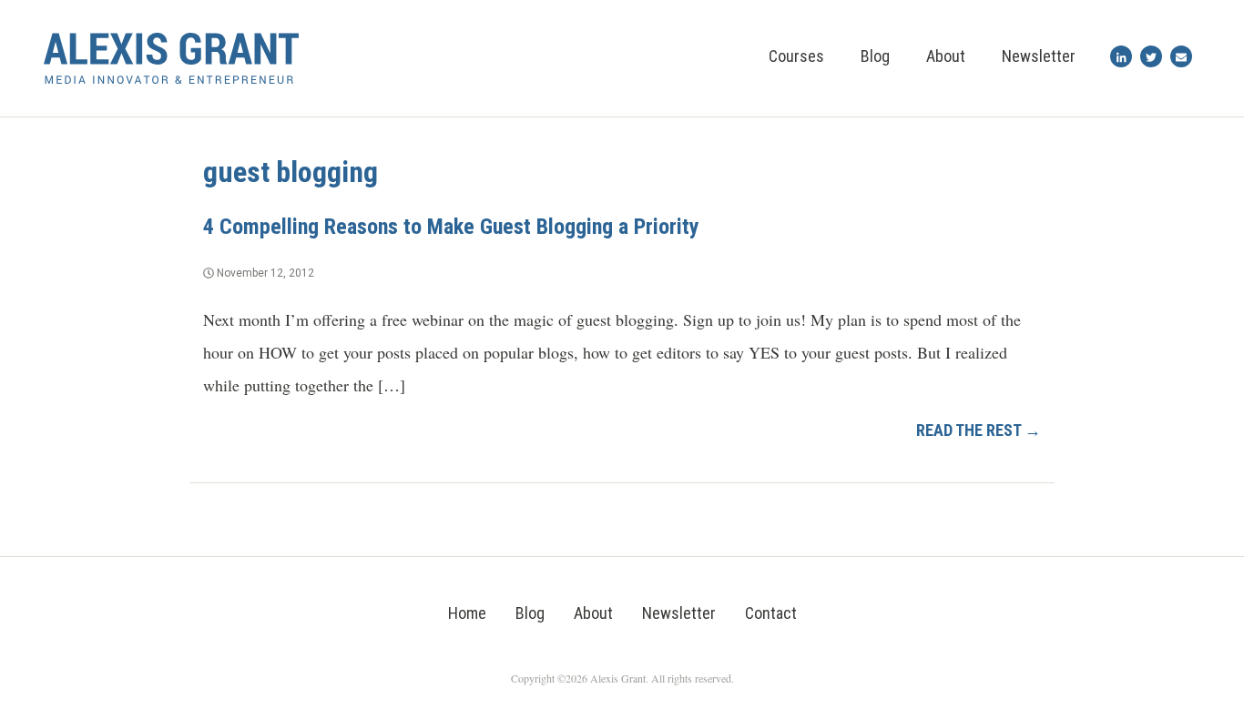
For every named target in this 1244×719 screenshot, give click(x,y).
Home (467, 613)
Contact (771, 613)
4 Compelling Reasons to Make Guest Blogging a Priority (451, 226)
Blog (875, 56)
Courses (796, 56)
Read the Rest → (978, 430)
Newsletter (1039, 56)
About (945, 56)
